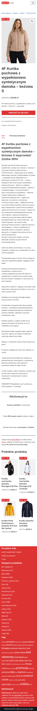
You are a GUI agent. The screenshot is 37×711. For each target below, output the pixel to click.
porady (14, 668)
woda (15, 680)
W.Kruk (19, 676)
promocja (22, 668)
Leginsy (4, 609)
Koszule (4, 598)
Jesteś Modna (20, 653)
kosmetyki (19, 657)
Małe (3, 616)
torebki (9, 676)
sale (16, 672)
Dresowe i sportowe (8, 581)
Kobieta (15, 13)
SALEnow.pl (8, 709)
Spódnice (5, 619)
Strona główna (6, 13)
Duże (3, 584)
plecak (9, 668)
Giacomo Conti (24, 648)
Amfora (4, 642)
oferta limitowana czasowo (18, 664)
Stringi (4, 626)
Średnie (4, 623)
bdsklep (25, 642)
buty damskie (18, 645)
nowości (8, 664)
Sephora (21, 672)
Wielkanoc (11, 680)
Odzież (22, 13)
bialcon (31, 642)
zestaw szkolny (16, 684)
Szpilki (4, 633)
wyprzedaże (6, 684)
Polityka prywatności (8, 556)
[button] (32, 21)
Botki (3, 574)
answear (10, 641)
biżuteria (4, 645)
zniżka (24, 684)
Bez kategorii (6, 567)
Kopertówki (5, 595)
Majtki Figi (5, 612)
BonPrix (10, 645)
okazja (28, 664)
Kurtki (3, 602)
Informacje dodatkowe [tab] (17, 136)
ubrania (14, 676)
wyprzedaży (15, 439)
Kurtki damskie (31, 13)
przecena (5, 672)
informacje (5, 653)
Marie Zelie (13, 661)
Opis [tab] (3, 136)
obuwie (4, 442)
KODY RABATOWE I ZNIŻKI (11, 552)
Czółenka (5, 577)
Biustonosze (6, 570)
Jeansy (4, 588)
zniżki (30, 684)
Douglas (6, 648)
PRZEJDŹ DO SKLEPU (18, 113)
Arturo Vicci (18, 642)
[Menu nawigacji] (33, 3)
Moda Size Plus (25, 661)
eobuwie (14, 648)
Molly (3, 664)
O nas (4, 559)
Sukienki (4, 630)
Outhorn (5, 668)
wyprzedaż (21, 680)
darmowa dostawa (27, 645)
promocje (31, 668)
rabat (12, 672)
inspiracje (11, 653)
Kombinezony (6, 591)
